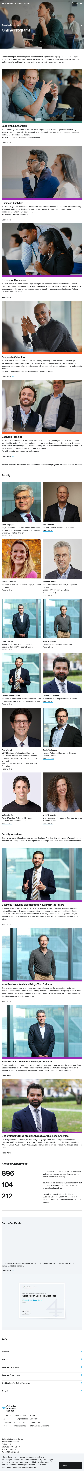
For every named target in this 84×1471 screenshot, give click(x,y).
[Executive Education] (52, 25)
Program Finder (19, 1415)
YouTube (7, 1426)
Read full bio (7, 536)
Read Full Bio (48, 758)
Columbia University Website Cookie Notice (19, 1467)
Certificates (34, 1419)
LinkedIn (7, 1415)
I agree (64, 1465)
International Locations (39, 1426)
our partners (77, 464)
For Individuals (19, 1422)
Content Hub (35, 1422)
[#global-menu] (81, 3)
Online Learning (19, 1426)
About (32, 1415)
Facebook (8, 1422)
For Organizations (20, 1419)
